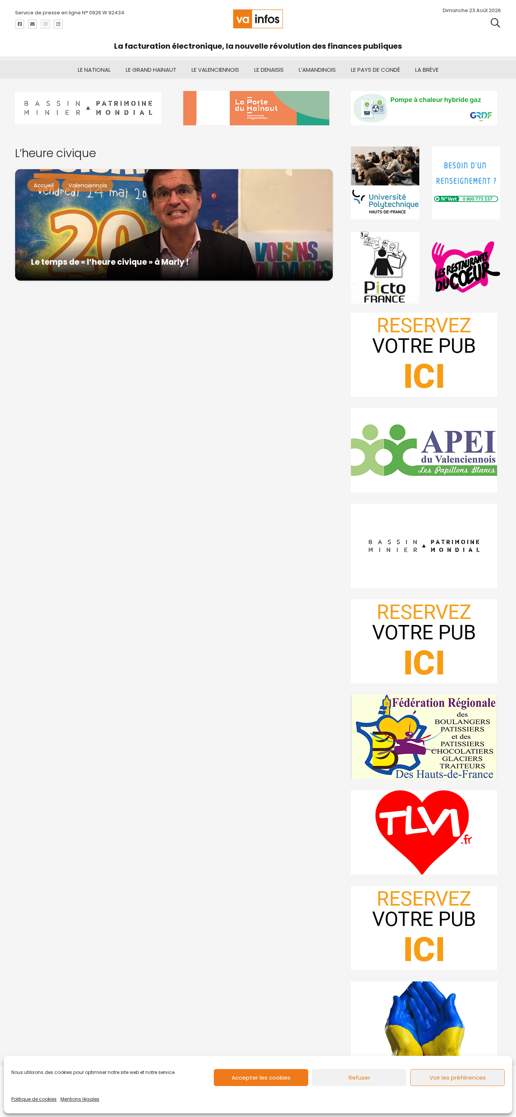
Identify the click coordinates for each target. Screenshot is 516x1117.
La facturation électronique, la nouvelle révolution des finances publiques (258, 46)
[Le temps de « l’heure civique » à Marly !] (174, 225)
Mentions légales (79, 1099)
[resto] (466, 267)
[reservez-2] (426, 641)
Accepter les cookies (261, 1078)
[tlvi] (426, 832)
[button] (495, 22)
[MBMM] (90, 108)
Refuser (359, 1078)
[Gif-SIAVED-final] (466, 183)
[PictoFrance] (385, 267)
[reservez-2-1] (426, 355)
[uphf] (385, 183)
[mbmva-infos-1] (426, 546)
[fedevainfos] (426, 737)
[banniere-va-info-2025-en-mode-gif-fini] (426, 108)
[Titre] (19, 24)
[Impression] (426, 450)
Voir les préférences (457, 1078)
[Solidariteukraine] (426, 1023)
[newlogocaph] (258, 108)
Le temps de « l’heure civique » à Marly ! (110, 261)
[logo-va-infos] (258, 18)
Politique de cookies (34, 1099)
